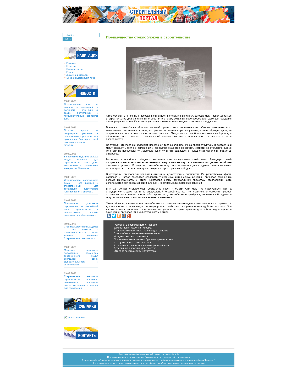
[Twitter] (114, 216)
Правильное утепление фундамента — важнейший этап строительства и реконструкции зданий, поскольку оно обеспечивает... (81, 209)
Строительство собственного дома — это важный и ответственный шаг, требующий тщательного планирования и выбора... (81, 186)
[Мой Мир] (124, 216)
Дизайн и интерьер (77, 74)
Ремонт (70, 72)
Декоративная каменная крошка (132, 227)
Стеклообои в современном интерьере (137, 233)
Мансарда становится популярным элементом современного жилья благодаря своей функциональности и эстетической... (81, 257)
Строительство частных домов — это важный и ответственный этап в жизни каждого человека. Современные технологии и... (81, 232)
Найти (67, 39)
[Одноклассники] (119, 216)
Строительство (74, 69)
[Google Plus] (129, 216)
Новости (71, 66)
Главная (71, 63)
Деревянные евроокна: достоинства (135, 248)
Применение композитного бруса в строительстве (143, 239)
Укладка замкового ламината (131, 236)
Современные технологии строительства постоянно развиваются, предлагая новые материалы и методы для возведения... (81, 282)
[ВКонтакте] (109, 216)
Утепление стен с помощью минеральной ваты (141, 245)
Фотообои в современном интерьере (135, 224)
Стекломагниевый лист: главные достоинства (141, 230)
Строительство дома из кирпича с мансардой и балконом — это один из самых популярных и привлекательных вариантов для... (81, 111)
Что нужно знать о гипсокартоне (133, 242)
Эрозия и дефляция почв (80, 77)
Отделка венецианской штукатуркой (135, 250)
